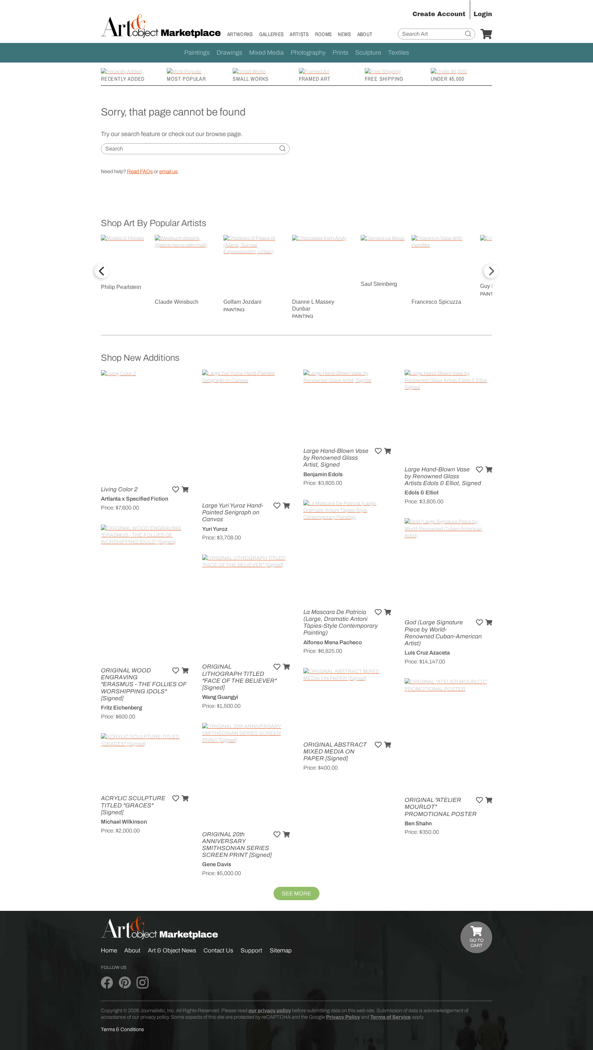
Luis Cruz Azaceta (427, 653)
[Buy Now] (185, 489)
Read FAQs (140, 171)
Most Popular (186, 78)
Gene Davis (216, 864)
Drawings (229, 52)
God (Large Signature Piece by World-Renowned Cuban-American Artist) (443, 633)
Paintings (197, 52)
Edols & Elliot (422, 492)
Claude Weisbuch (176, 302)
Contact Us (218, 950)
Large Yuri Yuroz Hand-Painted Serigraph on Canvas (233, 512)
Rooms (323, 34)
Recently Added (122, 78)
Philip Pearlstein (121, 287)
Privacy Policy (343, 1017)
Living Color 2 (119, 489)
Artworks (240, 34)
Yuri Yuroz (215, 529)
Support (251, 950)
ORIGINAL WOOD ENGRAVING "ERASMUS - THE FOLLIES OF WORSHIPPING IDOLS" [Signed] (143, 684)
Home (109, 950)
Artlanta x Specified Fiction (134, 499)
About (365, 34)
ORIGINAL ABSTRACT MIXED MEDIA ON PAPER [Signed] (335, 751)
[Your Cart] (486, 34)
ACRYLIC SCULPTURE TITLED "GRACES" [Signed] (133, 805)
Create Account (438, 14)
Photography (308, 52)
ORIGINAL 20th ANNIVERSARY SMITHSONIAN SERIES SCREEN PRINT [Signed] (237, 845)
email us (168, 171)
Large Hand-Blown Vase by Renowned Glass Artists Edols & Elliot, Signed (443, 476)
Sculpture (368, 52)
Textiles (398, 52)
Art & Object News (172, 950)
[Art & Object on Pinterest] (125, 983)
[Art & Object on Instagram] (143, 983)
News (344, 34)
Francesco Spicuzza (436, 302)
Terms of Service (390, 1017)
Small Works (251, 78)
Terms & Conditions (122, 1029)
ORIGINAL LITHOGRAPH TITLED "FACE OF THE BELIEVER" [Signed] (239, 677)
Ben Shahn (418, 823)
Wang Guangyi (220, 697)
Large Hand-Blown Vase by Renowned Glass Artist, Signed (336, 458)
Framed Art (314, 78)
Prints (340, 52)
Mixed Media (266, 52)
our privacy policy (269, 1010)
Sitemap (281, 950)
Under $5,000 (447, 78)
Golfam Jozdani (242, 302)
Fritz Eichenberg (121, 708)
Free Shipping (384, 78)
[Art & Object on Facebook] (107, 983)
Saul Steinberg (379, 284)
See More (296, 893)
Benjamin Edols (323, 474)
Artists (299, 34)
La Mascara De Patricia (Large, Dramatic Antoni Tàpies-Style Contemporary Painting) (340, 622)
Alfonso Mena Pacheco (332, 642)
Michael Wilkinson (124, 822)
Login (483, 14)
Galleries (271, 34)
